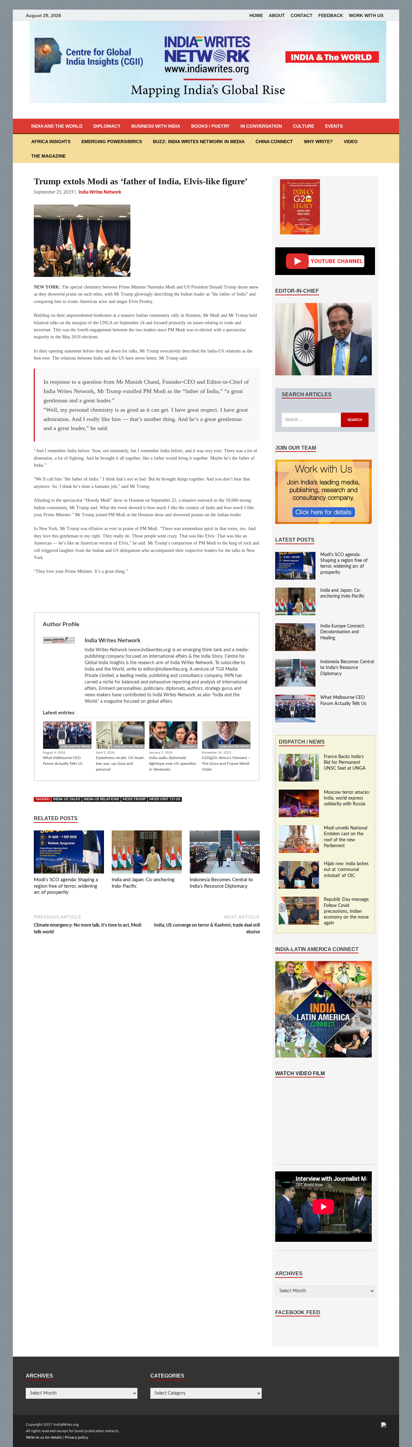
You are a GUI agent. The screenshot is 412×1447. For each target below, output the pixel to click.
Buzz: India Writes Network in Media (199, 141)
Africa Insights (50, 141)
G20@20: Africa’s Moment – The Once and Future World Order (226, 763)
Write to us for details (44, 1437)
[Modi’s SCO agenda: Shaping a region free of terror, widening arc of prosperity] (69, 853)
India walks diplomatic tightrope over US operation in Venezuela (172, 763)
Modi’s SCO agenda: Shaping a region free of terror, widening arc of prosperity (66, 886)
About (277, 15)
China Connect (274, 141)
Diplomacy (106, 126)
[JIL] (383, 1424)
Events (334, 126)
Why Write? (318, 141)
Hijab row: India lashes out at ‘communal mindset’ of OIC (346, 870)
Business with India (155, 126)
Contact (302, 15)
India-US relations (101, 799)
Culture (303, 126)
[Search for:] (325, 420)
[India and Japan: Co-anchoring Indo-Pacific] (147, 853)
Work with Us (366, 15)
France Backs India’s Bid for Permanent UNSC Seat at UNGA (345, 763)
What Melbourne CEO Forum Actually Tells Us (62, 760)
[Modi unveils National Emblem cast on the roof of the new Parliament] (299, 828)
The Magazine (48, 156)
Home (256, 15)
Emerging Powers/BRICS (111, 141)
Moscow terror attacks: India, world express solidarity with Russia (347, 798)
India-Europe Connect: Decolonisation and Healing (342, 632)
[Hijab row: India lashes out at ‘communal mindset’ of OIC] (299, 864)
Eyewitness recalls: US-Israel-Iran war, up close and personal (120, 763)
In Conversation (261, 126)
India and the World (56, 126)
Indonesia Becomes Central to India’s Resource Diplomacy (347, 668)
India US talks (66, 799)
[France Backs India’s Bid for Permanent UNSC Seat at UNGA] (299, 757)
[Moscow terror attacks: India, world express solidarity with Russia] (299, 793)
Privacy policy (76, 1437)
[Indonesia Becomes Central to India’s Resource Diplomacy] (225, 853)
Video (351, 141)
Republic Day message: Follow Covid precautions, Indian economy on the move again (347, 911)
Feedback (330, 15)
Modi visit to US (164, 799)
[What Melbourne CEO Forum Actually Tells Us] (295, 698)
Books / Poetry (210, 126)
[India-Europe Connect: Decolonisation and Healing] (295, 626)
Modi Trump (134, 799)
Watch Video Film (300, 1073)
